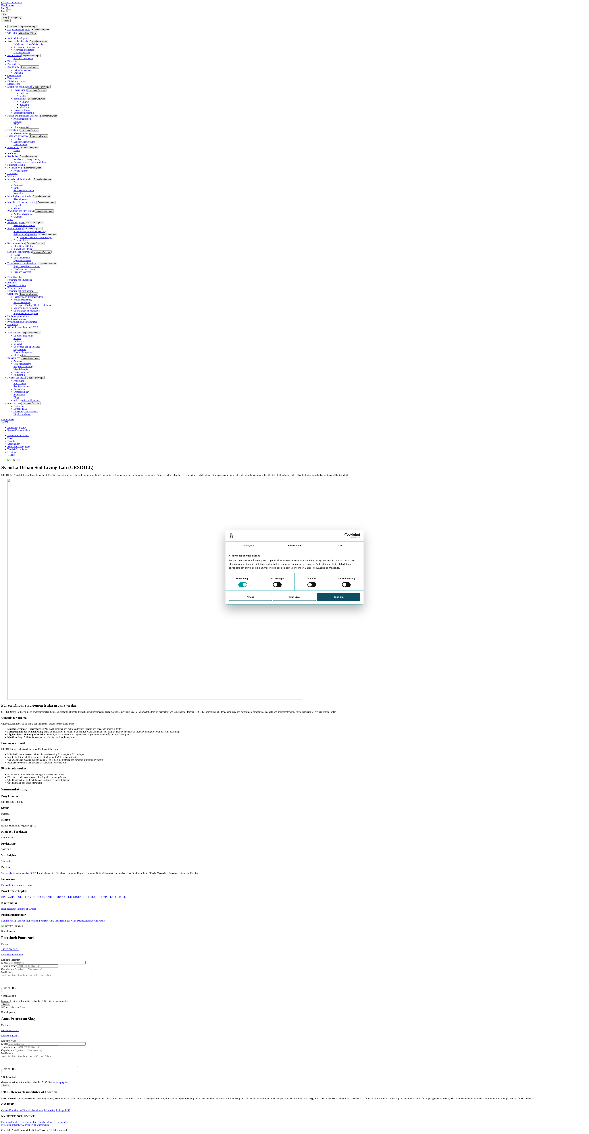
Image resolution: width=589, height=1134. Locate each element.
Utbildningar (13, 443)
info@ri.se (44, 1125)
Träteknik (18, 72)
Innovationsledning (22, 249)
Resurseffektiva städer (24, 225)
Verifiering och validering (25, 308)
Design (16, 255)
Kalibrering (12, 324)
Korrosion (18, 193)
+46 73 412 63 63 (10, 1030)
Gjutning (17, 216)
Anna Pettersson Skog (59, 920)
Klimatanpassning (16, 164)
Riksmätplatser (20, 199)
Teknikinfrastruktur (16, 285)
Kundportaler (7, 5)
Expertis (11, 441)
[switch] (277, 584)
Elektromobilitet (21, 127)
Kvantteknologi (14, 167)
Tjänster (11, 454)
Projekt (10, 438)
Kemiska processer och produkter (29, 162)
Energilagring (20, 90)
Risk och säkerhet (22, 272)
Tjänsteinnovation (22, 260)
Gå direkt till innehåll (11, 2)
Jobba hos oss (14, 403)
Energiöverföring (21, 110)
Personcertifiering (22, 302)
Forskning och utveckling (19, 280)
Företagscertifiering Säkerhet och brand (32, 305)
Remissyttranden (21, 386)
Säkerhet (17, 344)
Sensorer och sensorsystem (26, 47)
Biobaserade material (23, 190)
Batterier (24, 93)
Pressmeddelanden (10, 1122)
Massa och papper (22, 133)
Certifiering (12, 294)
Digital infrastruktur (16, 81)
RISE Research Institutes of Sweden (18, 908)
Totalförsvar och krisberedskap (22, 263)
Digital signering (21, 372)
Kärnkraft (24, 101)
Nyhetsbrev (19, 394)
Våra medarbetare (22, 363)
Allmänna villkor (30, 1125)
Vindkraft (24, 107)
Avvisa (250, 597)
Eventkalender (61, 1122)
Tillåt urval (294, 597)
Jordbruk (11, 153)
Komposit (18, 185)
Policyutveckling (15, 288)
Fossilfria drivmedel (23, 58)
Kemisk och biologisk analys (27, 159)
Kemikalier (12, 156)
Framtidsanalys (14, 277)
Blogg (16, 397)
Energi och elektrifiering (19, 86)
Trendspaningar (21, 391)
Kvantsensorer (20, 170)
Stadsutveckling (15, 228)
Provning (11, 282)
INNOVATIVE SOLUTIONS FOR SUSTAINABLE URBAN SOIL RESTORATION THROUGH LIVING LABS (59, 897)
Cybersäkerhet (14, 75)
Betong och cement (22, 70)
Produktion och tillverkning (20, 211)
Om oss (5, 1110)
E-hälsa (17, 139)
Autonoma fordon (22, 118)
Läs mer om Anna (10, 1035)
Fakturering (19, 374)
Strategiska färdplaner (17, 319)
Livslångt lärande (21, 257)
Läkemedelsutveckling (24, 141)
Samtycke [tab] (248, 545)
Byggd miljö (13, 67)
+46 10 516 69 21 (10, 949)
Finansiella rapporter (23, 352)
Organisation (19, 349)
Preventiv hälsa (20, 240)
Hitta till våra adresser (32, 1110)
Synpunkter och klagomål (25, 313)
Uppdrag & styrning (23, 335)
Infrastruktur (13, 147)
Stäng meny (15, 17)
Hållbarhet (18, 341)
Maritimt (11, 176)
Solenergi (24, 104)
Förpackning (13, 130)
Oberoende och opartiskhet (26, 346)
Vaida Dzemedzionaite (82, 920)
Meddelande (7, 972)
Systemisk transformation (19, 252)
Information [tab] (294, 545)
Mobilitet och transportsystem (21, 202)
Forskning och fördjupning (20, 291)
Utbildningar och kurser (18, 316)
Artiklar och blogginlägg (19, 446)
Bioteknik (12, 61)
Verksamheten (14, 332)
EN (6, 8)
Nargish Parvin (8, 920)
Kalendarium (19, 389)
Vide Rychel (99, 920)
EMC (16, 124)
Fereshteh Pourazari (38, 920)
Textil (16, 187)
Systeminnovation (16, 243)
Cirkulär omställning (23, 246)
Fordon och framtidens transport (22, 115)
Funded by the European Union (16, 885)
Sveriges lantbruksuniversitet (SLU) (18, 873)
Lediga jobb (19, 406)
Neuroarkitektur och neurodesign (36, 237)
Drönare (17, 121)
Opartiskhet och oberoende (26, 310)
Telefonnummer (9, 966)
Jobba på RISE (63, 1110)
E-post (4, 962)
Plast (15, 182)
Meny (4, 17)
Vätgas (23, 95)
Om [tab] (340, 545)
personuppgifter (60, 1001)
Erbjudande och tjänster (18, 29)
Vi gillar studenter (22, 414)
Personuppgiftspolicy (11, 1125)
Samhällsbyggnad (16, 222)
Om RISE (12, 32)
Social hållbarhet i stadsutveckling (29, 231)
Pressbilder (18, 380)
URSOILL (122, 897)
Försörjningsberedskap (24, 269)
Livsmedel (12, 173)
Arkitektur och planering (25, 234)
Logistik (17, 205)
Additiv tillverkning (23, 214)
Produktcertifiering (22, 299)
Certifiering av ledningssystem (28, 297)
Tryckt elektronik (21, 52)
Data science (13, 78)
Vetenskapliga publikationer (26, 400)
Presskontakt (19, 383)
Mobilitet (17, 208)
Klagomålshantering (23, 366)
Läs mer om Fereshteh (12, 954)
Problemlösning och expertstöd (22, 321)
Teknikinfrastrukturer (17, 449)
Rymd (10, 219)
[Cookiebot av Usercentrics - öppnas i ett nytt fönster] (346, 535)
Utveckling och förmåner (25, 411)
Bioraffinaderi (14, 55)
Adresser (17, 361)
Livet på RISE (20, 408)
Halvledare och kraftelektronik (28, 44)
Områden (13, 26)
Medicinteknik (20, 144)
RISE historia (20, 355)
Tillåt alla (338, 597)
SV (2, 8)
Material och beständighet (19, 179)
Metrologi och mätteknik (19, 196)
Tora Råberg (22, 920)
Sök (3, 11)
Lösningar (12, 452)
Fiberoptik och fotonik (24, 49)
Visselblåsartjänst (21, 369)
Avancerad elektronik (17, 41)
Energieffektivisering (23, 112)
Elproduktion (19, 98)
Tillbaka (5, 21)
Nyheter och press (16, 377)
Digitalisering (13, 83)
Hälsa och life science (17, 136)
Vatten (16, 150)
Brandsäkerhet (14, 64)
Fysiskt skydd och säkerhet (26, 266)
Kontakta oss (13, 358)
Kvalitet (17, 338)
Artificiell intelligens (17, 38)
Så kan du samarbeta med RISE (22, 327)
